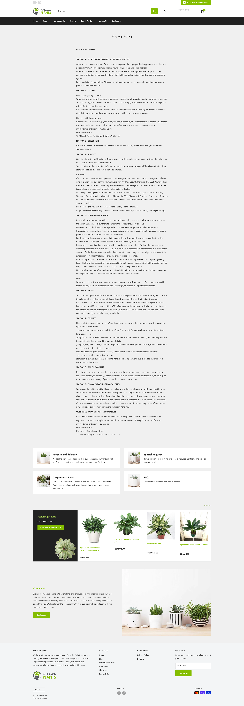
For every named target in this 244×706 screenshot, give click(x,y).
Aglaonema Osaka (154, 543)
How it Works (86, 21)
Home (35, 21)
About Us (103, 21)
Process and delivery (65, 454)
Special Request (152, 454)
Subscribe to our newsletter (198, 2)
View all (207, 505)
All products (59, 21)
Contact (115, 21)
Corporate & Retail (63, 477)
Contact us (41, 615)
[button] (167, 11)
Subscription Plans (107, 662)
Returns (140, 659)
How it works (105, 666)
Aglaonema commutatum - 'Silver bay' (126, 540)
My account (184, 12)
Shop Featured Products (50, 527)
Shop (45, 21)
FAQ (146, 477)
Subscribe (183, 673)
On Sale (72, 21)
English (37, 689)
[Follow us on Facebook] (35, 2)
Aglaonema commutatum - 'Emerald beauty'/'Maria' (90, 549)
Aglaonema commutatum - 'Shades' (194, 544)
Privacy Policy (143, 655)
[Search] (154, 11)
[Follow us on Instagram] (39, 2)
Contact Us (104, 674)
